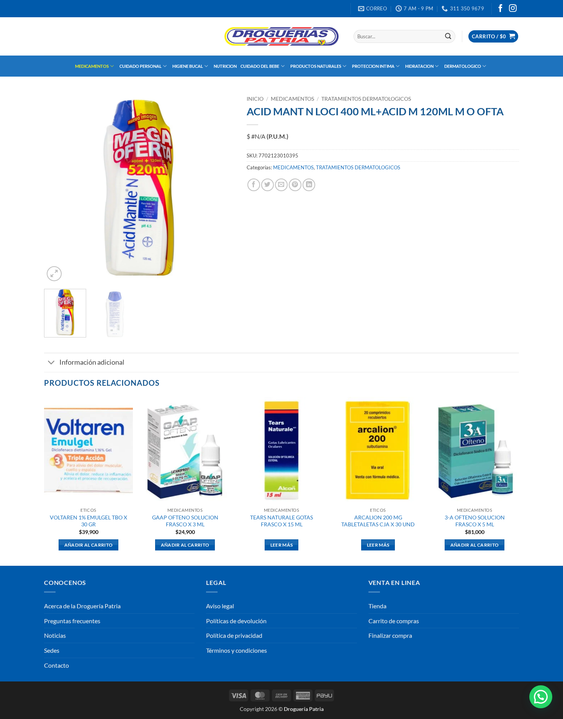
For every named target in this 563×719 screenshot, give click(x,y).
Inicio (255, 99)
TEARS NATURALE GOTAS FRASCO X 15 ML (281, 521)
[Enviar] (448, 36)
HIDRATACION (419, 66)
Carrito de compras (393, 620)
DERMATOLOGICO (462, 66)
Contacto (56, 665)
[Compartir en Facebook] (253, 185)
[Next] (222, 188)
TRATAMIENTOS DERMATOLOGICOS (366, 99)
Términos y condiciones (236, 650)
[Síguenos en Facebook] (500, 9)
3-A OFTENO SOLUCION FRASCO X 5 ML (475, 521)
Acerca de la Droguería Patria (82, 605)
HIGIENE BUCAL (187, 66)
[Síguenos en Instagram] (513, 9)
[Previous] (57, 188)
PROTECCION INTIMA (373, 66)
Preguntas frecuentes (72, 620)
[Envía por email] (281, 185)
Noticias (55, 635)
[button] (493, 36)
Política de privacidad (234, 635)
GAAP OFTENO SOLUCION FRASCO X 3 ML (185, 521)
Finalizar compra (390, 635)
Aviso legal (220, 605)
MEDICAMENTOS (92, 66)
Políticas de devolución (236, 620)
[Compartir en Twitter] (267, 185)
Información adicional (91, 362)
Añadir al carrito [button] (88, 544)
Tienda (377, 605)
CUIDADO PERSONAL (140, 66)
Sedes (51, 650)
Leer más (281, 544)
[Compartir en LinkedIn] (309, 185)
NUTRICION (225, 66)
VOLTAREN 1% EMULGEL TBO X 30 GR (88, 521)
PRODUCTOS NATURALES (315, 66)
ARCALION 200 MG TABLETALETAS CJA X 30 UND (378, 521)
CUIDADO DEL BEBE (260, 66)
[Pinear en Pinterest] (295, 185)
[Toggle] (51, 363)
